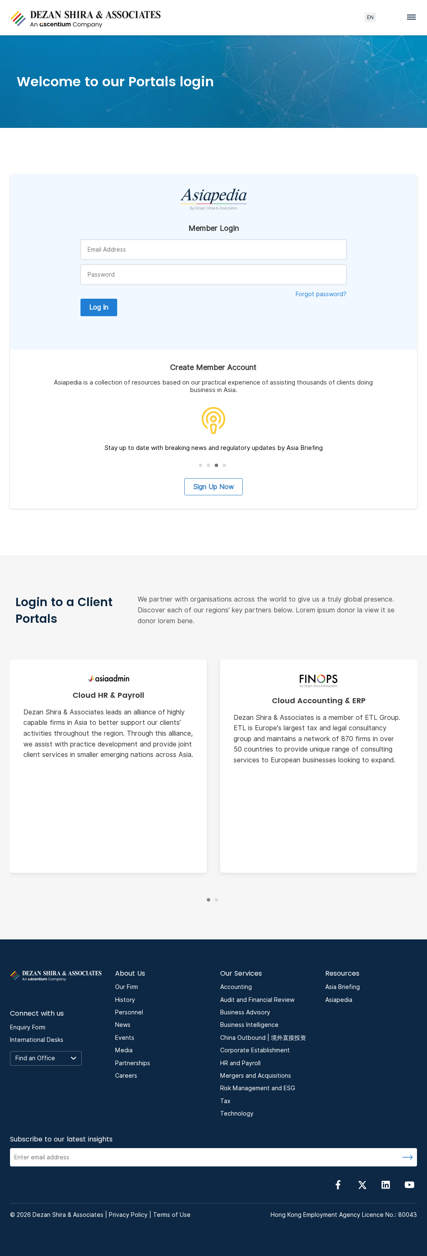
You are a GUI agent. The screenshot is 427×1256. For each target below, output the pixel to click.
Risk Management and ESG (257, 1088)
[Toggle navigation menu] (413, 16)
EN (370, 17)
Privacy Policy (128, 1214)
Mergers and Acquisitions (255, 1075)
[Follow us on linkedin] (386, 1184)
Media (124, 1050)
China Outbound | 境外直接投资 (263, 1037)
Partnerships (132, 1063)
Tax (225, 1101)
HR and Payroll (240, 1063)
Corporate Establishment (255, 1050)
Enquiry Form (27, 1027)
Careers (126, 1075)
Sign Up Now (213, 487)
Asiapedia (338, 999)
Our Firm (126, 987)
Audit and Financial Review (257, 999)
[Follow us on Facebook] (338, 1184)
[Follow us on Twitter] (362, 1184)
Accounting (236, 987)
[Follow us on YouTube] (409, 1184)
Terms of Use (172, 1214)
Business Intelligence (249, 1024)
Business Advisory (245, 1012)
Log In (98, 307)
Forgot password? (321, 294)
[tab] (200, 465)
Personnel (129, 1012)
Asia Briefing (342, 987)
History (125, 999)
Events (124, 1037)
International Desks (36, 1039)
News (123, 1024)
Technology (237, 1113)
